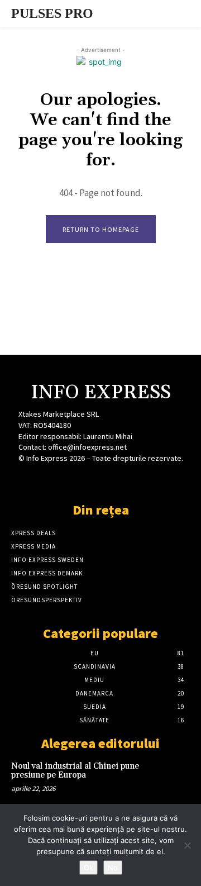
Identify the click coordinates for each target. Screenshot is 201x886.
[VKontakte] (120, 479)
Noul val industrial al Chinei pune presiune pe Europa (75, 771)
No (113, 867)
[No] (187, 845)
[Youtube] (140, 479)
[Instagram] (81, 479)
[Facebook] (61, 479)
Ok (88, 867)
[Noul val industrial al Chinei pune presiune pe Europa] (172, 778)
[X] (100, 479)
